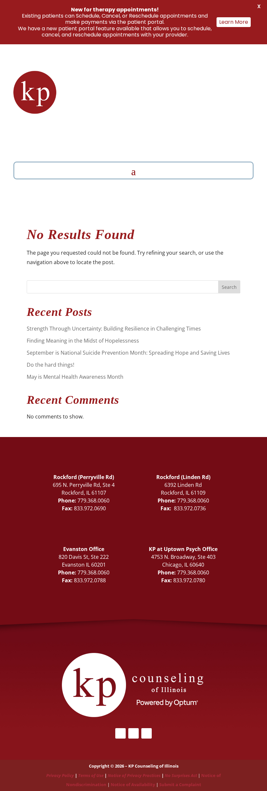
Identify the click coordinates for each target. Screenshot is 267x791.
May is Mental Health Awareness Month (75, 376)
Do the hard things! (50, 364)
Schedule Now (179, 144)
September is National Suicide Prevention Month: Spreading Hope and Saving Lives (128, 352)
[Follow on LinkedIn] (90, 129)
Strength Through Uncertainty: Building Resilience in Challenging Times (114, 328)
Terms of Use (91, 775)
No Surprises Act (181, 775)
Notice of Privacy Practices (134, 775)
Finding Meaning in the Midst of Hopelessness (83, 340)
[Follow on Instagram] (146, 733)
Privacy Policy (60, 775)
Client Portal (79, 142)
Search (229, 287)
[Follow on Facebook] (77, 129)
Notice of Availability (133, 784)
